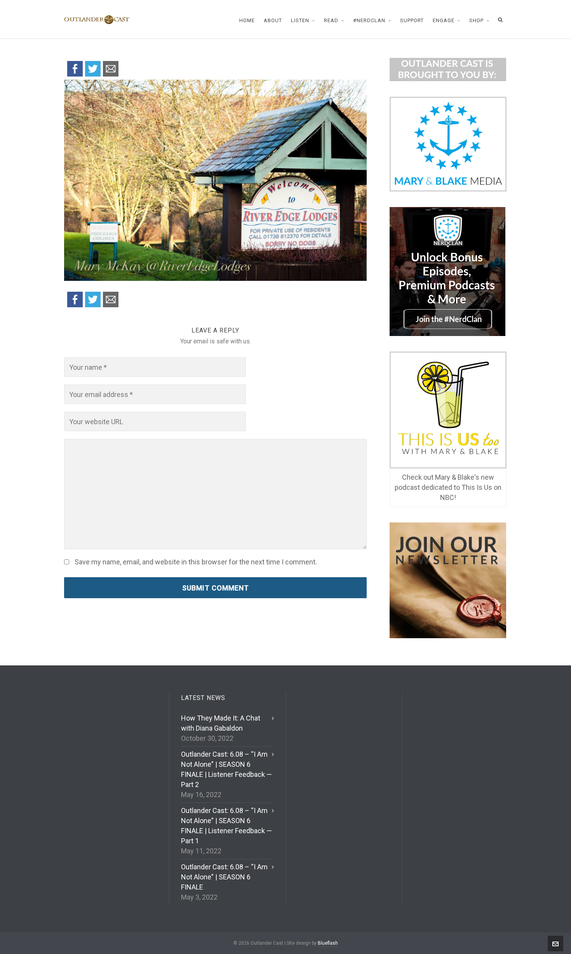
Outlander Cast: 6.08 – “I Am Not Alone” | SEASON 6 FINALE (224, 877)
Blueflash (328, 943)
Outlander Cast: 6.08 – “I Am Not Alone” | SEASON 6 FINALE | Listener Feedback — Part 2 (226, 769)
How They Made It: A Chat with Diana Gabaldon (220, 723)
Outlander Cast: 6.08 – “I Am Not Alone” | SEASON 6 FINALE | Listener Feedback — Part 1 (226, 825)
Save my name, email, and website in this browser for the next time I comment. (196, 562)
